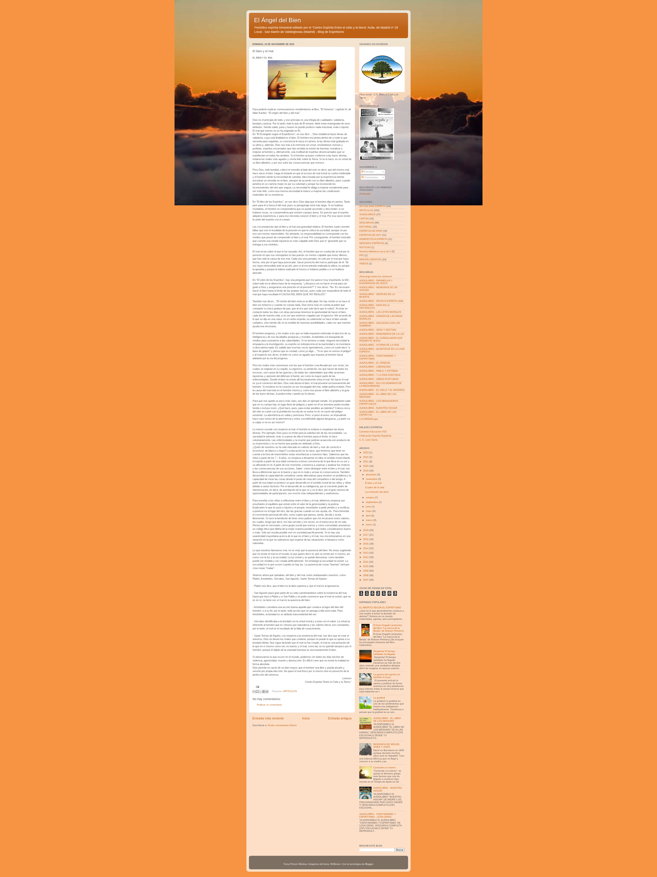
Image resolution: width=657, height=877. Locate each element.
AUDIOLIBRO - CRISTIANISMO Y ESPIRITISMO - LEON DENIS (377, 815)
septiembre (372, 502)
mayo (369, 511)
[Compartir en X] (260, 691)
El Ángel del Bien (277, 20)
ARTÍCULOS (290, 691)
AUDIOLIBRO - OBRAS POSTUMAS (378, 379)
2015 (366, 543)
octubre (370, 497)
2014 (366, 548)
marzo (369, 520)
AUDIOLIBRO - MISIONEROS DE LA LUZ (381, 334)
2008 (366, 575)
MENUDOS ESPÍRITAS (371, 243)
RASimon (335, 864)
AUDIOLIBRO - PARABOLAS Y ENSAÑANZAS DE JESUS (375, 282)
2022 (366, 457)
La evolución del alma (377, 492)
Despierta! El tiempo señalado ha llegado (384, 652)
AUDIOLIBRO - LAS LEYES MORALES (380, 312)
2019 (366, 470)
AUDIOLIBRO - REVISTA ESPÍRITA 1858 (381, 301)
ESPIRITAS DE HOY (370, 235)
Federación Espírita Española (375, 435)
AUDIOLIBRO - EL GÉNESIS (374, 363)
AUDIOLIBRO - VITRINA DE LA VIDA (379, 345)
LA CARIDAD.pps (368, 419)
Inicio (306, 718)
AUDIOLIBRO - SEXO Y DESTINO (377, 330)
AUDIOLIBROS (367, 214)
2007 (366, 580)
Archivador (365, 194)
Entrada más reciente (268, 718)
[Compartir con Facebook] (264, 691)
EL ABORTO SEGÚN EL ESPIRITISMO (380, 607)
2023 (366, 452)
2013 (366, 553)
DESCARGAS (366, 222)
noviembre (372, 479)
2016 (366, 539)
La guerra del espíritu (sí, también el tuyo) (387, 675)
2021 (366, 461)
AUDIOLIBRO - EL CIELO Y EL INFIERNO (382, 390)
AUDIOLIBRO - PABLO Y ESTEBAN (378, 371)
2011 (366, 562)
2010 (366, 566)
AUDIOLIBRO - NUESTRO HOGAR (378, 408)
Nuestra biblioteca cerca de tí (375, 251)
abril (368, 515)
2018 (366, 530)
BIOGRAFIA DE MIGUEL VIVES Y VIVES (386, 745)
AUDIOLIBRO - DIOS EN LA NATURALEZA (374, 306)
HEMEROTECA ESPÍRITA (373, 239)
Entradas (368, 171)
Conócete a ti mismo (384, 767)
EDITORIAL (365, 227)
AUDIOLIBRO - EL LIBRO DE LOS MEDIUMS (387, 719)
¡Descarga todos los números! (375, 276)
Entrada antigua (340, 718)
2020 (366, 466)
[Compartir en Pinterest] (267, 691)
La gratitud (379, 697)
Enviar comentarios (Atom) (282, 725)
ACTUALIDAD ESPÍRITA (372, 206)
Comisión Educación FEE (373, 431)
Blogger (369, 864)
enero (369, 524)
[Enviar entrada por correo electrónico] (257, 686)
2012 (366, 557)
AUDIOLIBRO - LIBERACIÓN (375, 367)
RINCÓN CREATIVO (370, 259)
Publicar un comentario (269, 704)
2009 (366, 570)
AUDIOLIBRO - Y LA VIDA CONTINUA (379, 375)
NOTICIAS (365, 247)
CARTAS (364, 218)
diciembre (371, 474)
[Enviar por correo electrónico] (254, 691)
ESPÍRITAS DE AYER (370, 231)
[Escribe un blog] (257, 691)
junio (369, 506)
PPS (361, 255)
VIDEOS (363, 263)
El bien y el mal (373, 483)
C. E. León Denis (368, 440)
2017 (366, 535)
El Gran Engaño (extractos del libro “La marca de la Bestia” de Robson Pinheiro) (388, 628)
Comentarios (370, 177)
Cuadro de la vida (374, 487)
